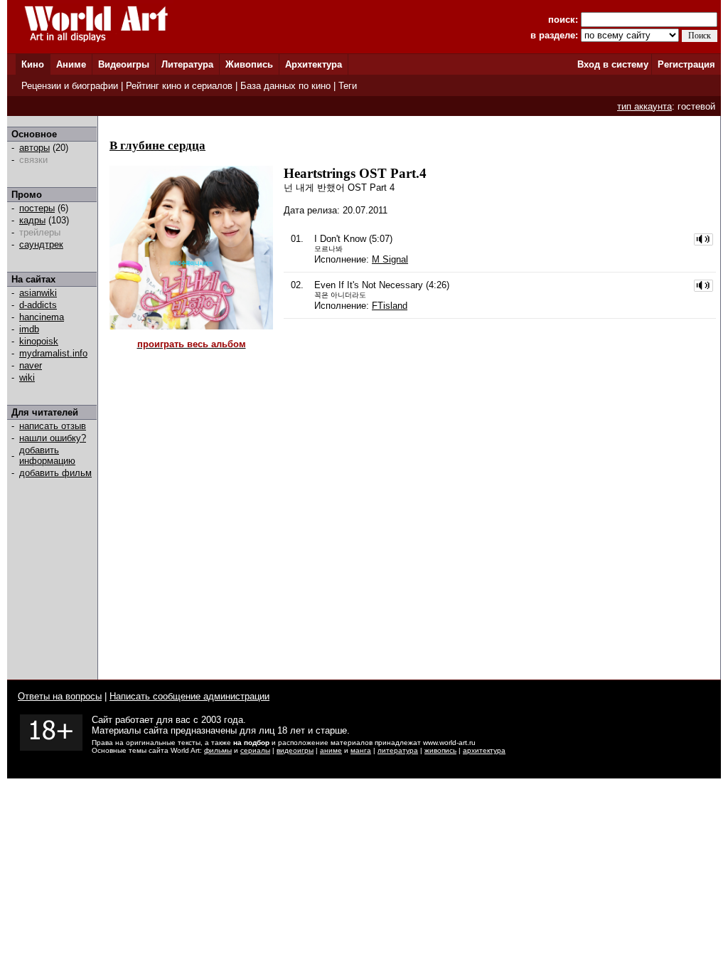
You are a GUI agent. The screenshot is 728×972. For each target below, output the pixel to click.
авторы (34, 147)
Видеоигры (123, 64)
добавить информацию (47, 455)
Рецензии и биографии (69, 85)
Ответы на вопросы (60, 696)
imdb (29, 329)
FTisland (389, 305)
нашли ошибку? (52, 438)
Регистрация (686, 64)
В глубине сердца (157, 145)
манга (360, 750)
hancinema (41, 317)
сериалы (255, 750)
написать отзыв (52, 426)
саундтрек (41, 244)
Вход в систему (612, 64)
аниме (331, 750)
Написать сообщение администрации (189, 696)
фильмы (218, 750)
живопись (440, 750)
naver (30, 365)
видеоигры (295, 750)
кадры (32, 220)
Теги (347, 85)
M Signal (390, 259)
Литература (187, 64)
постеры (37, 208)
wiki (27, 377)
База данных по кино (285, 85)
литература (398, 750)
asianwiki (38, 292)
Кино (32, 64)
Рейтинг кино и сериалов (179, 85)
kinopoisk (38, 341)
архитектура (484, 750)
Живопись (249, 64)
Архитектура (313, 64)
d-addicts (38, 305)
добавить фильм (55, 472)
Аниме (71, 64)
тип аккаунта (644, 106)
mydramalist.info (53, 353)
